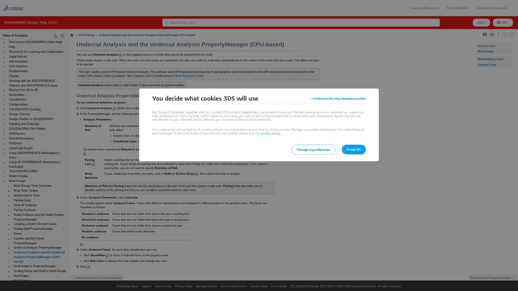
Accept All (354, 149)
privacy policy (270, 133)
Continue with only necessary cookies (339, 98)
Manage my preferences (313, 149)
